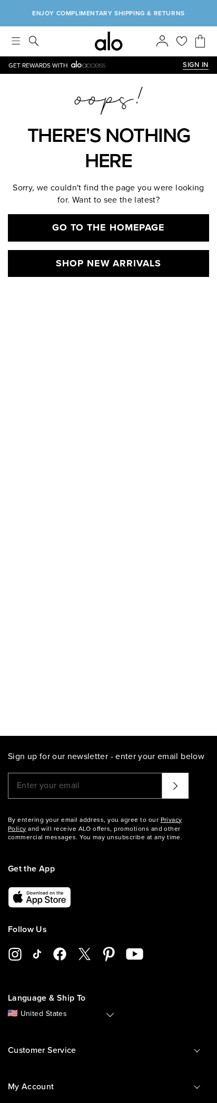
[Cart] (200, 41)
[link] (95, 65)
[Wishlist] (181, 41)
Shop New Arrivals (108, 263)
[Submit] (175, 785)
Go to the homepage (108, 227)
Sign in (196, 65)
